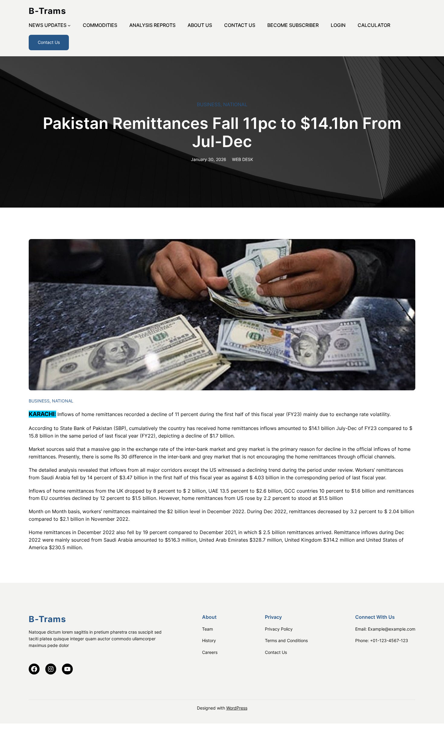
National (235, 104)
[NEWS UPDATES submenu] (69, 25)
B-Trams (47, 11)
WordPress (236, 707)
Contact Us (49, 42)
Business (208, 104)
